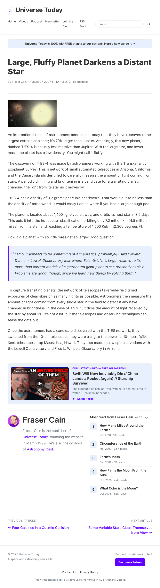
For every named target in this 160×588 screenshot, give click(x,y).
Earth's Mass (110, 457)
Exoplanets (80, 81)
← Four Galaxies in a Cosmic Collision (38, 528)
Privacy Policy (89, 572)
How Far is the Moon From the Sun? (123, 472)
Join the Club (68, 24)
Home (12, 21)
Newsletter (52, 21)
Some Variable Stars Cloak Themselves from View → (120, 530)
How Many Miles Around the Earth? (122, 428)
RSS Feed (82, 24)
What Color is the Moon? (119, 488)
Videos (23, 21)
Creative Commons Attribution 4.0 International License (95, 579)
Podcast (36, 21)
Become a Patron (130, 562)
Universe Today (39, 10)
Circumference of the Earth (121, 443)
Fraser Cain (19, 81)
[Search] (148, 24)
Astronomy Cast (40, 449)
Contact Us (69, 572)
